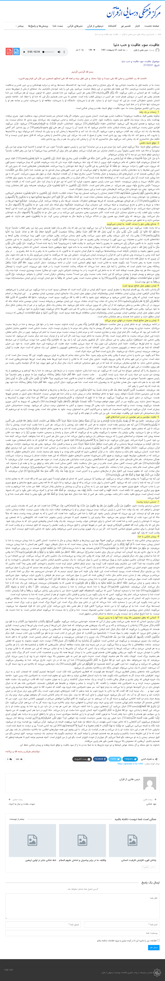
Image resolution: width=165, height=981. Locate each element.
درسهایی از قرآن (95, 26)
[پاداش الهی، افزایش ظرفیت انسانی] (132, 840)
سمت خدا (58, 26)
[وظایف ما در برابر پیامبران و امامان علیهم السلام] (82, 840)
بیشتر (21, 26)
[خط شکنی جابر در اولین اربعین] (32, 840)
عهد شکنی (151, 804)
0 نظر (78, 49)
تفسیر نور (126, 26)
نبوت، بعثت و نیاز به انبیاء (22, 804)
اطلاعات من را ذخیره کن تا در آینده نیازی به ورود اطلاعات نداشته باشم (127, 940)
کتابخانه (112, 26)
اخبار (137, 26)
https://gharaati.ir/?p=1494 (130, 764)
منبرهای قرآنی (75, 26)
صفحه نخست (151, 26)
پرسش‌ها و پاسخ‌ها (38, 26)
